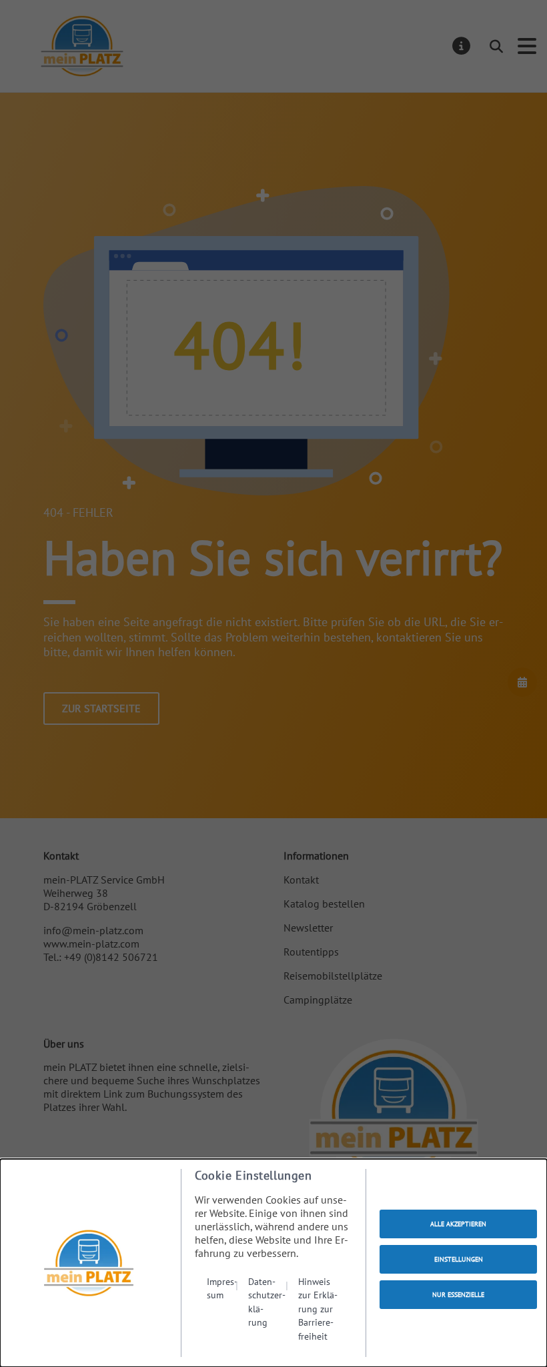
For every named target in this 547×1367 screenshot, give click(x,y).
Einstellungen (458, 1259)
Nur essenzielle (458, 1294)
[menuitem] (222, 1308)
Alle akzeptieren (458, 1224)
